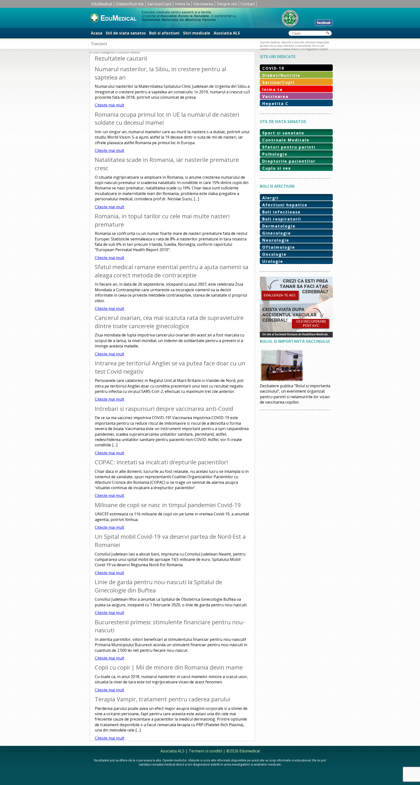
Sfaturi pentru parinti (288, 147)
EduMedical (101, 4)
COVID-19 (273, 68)
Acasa (96, 33)
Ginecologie (276, 233)
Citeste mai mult (109, 105)
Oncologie (274, 254)
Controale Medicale (285, 140)
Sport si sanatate (283, 133)
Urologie (272, 261)
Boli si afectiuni (164, 33)
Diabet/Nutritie (130, 4)
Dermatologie (279, 226)
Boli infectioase (281, 212)
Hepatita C (275, 103)
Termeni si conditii (205, 751)
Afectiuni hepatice (284, 205)
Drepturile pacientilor (288, 161)
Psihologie (275, 154)
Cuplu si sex (276, 168)
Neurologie (275, 240)
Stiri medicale (196, 33)
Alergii (270, 198)
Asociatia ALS (227, 33)
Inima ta (182, 4)
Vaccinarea (203, 4)
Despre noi (227, 4)
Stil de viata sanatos (126, 33)
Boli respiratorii (281, 219)
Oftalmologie (278, 247)
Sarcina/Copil (159, 4)
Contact (248, 4)
